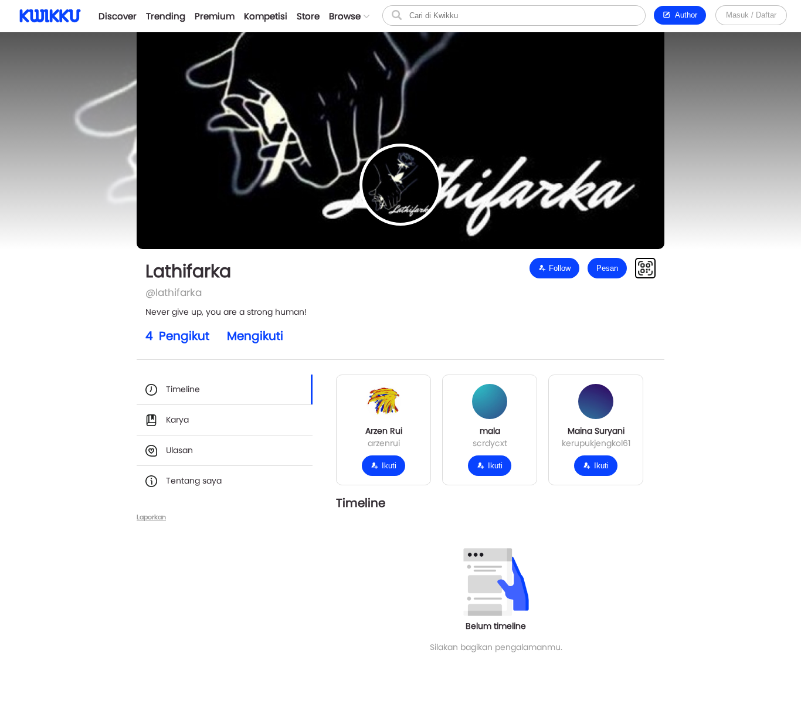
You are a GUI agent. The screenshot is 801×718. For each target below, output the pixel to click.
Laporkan (151, 517)
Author (684, 15)
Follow (559, 268)
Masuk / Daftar (751, 15)
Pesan (607, 268)
